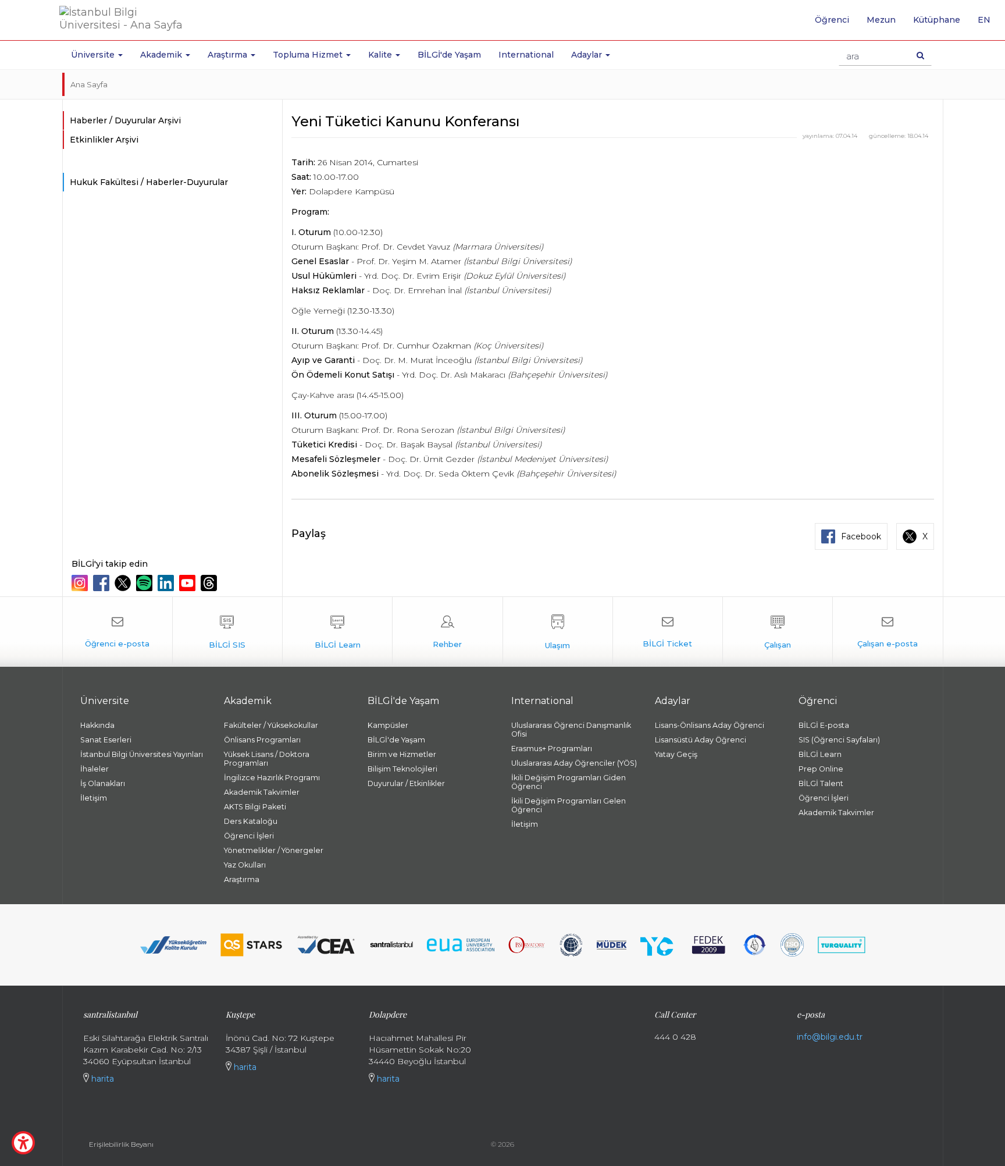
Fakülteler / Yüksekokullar (271, 725)
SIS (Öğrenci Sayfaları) (839, 739)
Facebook (861, 536)
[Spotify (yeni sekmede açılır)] (145, 583)
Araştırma (241, 879)
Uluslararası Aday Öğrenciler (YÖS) (574, 763)
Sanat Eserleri (105, 739)
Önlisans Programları (262, 739)
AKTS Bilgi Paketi (255, 806)
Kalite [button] (381, 54)
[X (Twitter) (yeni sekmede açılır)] (124, 583)
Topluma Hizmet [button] (309, 54)
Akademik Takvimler (262, 792)
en (988, 24)
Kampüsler (388, 725)
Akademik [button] (162, 54)
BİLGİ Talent (821, 783)
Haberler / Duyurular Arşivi (125, 120)
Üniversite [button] (94, 54)
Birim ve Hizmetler (402, 754)
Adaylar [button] (587, 54)
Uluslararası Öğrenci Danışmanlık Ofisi (571, 729)
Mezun (881, 20)
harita (101, 1078)
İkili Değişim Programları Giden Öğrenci (568, 782)
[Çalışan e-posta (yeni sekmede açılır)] (887, 632)
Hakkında (97, 725)
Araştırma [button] (229, 54)
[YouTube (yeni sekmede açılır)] (188, 583)
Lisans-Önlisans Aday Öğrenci (709, 725)
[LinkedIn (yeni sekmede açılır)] (167, 583)
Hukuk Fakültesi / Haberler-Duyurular (149, 182)
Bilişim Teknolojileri (402, 769)
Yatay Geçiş (676, 754)
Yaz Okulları (245, 865)
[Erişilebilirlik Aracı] (23, 1142)
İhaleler (94, 769)
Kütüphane (936, 20)
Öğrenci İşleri (249, 835)
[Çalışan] (777, 632)
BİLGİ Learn (820, 754)
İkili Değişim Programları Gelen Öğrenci (568, 805)
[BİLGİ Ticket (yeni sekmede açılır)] (667, 632)
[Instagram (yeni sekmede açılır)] (81, 583)
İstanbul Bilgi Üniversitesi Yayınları (141, 754)
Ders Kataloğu (250, 821)
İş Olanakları (102, 783)
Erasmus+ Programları (551, 748)
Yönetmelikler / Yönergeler (273, 850)
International (526, 54)
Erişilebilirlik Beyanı (121, 1144)
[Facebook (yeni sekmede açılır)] (102, 583)
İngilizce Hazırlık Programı (272, 777)
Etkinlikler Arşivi (104, 139)
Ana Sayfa (89, 84)
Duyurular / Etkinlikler (406, 783)
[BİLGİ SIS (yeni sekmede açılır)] (227, 632)
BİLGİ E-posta (824, 725)
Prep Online (821, 769)
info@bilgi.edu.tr (830, 1037)
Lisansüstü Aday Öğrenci (700, 739)
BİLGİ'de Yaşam (449, 54)
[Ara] (920, 55)
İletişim (93, 798)
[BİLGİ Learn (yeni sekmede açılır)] (337, 632)
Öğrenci (832, 20)
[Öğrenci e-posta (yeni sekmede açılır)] (117, 632)
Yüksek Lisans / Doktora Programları (266, 758)
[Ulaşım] (557, 632)
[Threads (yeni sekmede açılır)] (210, 583)
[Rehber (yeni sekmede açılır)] (447, 632)
